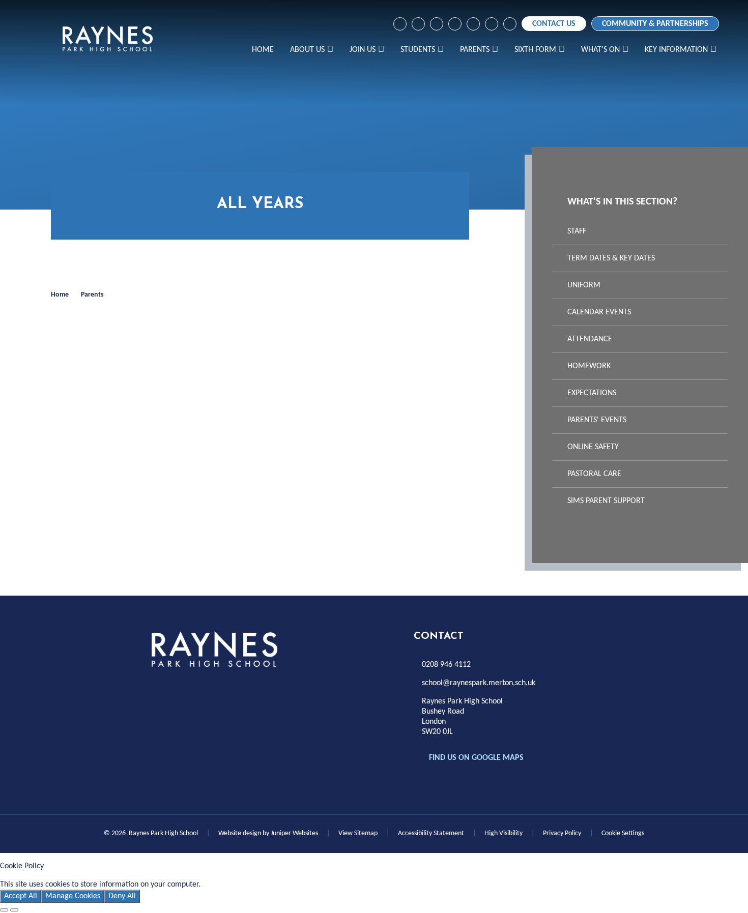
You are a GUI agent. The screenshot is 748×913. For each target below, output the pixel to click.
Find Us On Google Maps (476, 758)
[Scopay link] (455, 24)
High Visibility (503, 833)
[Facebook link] (400, 24)
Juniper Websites (294, 833)
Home (60, 295)
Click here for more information (255, 884)
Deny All (122, 896)
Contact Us (554, 24)
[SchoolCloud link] (473, 24)
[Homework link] (436, 24)
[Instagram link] (418, 24)
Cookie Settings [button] (622, 833)
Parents (92, 295)
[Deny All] (14, 909)
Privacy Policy (562, 833)
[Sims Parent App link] (491, 24)
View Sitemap (358, 833)
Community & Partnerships (655, 24)
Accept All (20, 896)
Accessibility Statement (431, 833)
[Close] (4, 909)
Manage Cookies (72, 896)
